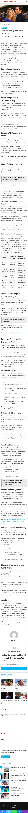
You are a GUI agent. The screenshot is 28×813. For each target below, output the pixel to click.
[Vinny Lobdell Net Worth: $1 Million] (21, 695)
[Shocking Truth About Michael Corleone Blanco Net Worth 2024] (5, 776)
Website (3, 744)
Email (3, 739)
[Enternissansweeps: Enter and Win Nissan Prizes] (5, 769)
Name (3, 733)
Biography (8, 24)
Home (4, 24)
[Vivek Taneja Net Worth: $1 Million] (7, 695)
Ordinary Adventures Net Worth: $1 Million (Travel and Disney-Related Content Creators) (13, 521)
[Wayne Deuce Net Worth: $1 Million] (21, 682)
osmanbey (6, 36)
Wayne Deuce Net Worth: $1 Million (18, 780)
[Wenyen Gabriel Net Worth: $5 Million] (7, 682)
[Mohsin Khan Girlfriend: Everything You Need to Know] (5, 796)
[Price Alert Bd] (10, 1)
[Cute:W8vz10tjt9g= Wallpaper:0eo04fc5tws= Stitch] (5, 789)
